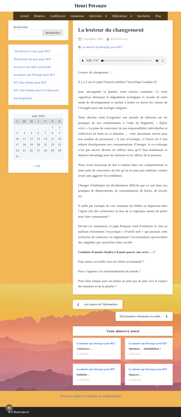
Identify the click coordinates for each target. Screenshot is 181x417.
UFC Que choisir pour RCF (30, 82)
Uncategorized (23, 98)
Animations (77, 16)
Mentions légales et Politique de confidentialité (90, 396)
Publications (119, 16)
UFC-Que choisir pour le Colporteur (36, 90)
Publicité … (83, 374)
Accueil (24, 16)
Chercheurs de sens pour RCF (32, 59)
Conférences (57, 16)
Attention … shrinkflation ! (145, 348)
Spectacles (143, 16)
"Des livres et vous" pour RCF (32, 51)
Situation (39, 16)
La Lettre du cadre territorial (32, 67)
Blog (158, 16)
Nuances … (135, 374)
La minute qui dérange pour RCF (102, 47)
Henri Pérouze (91, 5)
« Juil (37, 166)
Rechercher (21, 27)
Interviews (95, 16)
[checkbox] (9, 407)
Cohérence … (85, 348)
